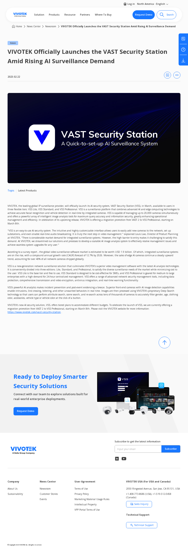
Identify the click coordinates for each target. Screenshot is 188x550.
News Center (34, 26)
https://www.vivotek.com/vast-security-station (34, 312)
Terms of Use (81, 488)
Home (19, 26)
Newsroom (50, 26)
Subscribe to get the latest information (137, 441)
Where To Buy (103, 14)
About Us (12, 488)
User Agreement (85, 481)
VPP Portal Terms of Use (87, 509)
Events (43, 499)
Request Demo (143, 14)
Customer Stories (49, 494)
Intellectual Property (86, 504)
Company (13, 481)
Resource (69, 14)
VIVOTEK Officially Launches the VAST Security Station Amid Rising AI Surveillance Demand (118, 26)
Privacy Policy (82, 494)
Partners (85, 14)
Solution (39, 14)
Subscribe (171, 448)
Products (54, 14)
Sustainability (15, 494)
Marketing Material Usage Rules (92, 499)
